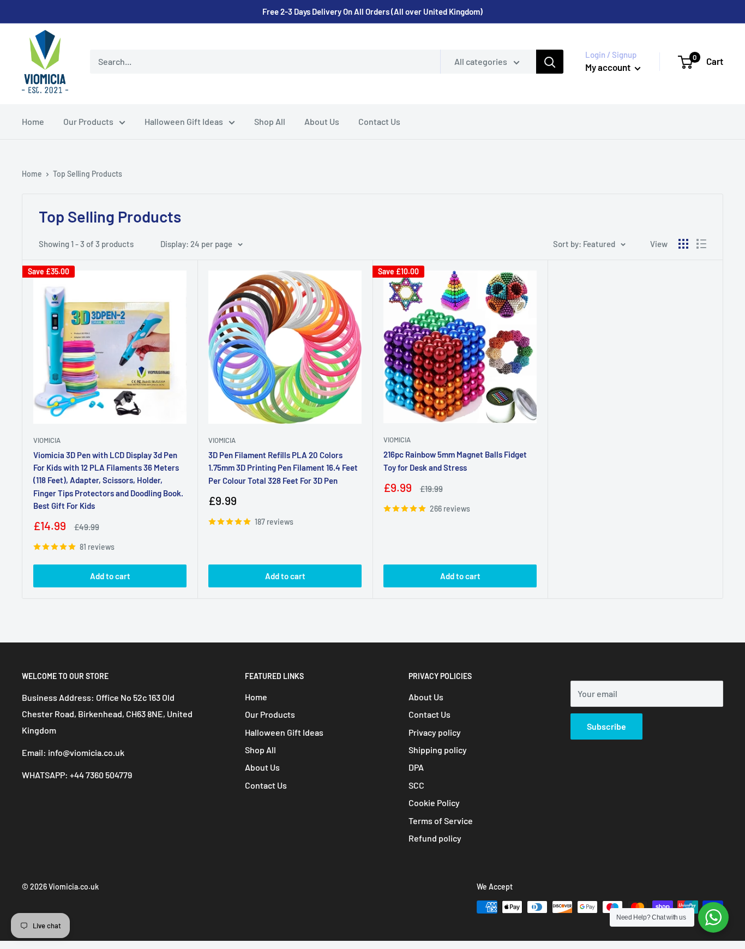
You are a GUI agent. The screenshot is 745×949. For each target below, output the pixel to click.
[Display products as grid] (683, 244)
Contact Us (379, 121)
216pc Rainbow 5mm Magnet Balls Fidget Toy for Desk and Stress (455, 460)
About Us (321, 121)
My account (608, 67)
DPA (416, 767)
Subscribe (606, 726)
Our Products (88, 121)
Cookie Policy (434, 802)
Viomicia (47, 440)
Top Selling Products (87, 173)
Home (33, 121)
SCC (416, 785)
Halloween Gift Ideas (184, 121)
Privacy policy (434, 732)
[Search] (549, 62)
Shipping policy (437, 749)
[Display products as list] (701, 244)
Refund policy (434, 838)
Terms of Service (440, 820)
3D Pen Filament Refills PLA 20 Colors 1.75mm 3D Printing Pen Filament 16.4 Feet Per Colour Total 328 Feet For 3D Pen (283, 467)
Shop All (269, 121)
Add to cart (110, 576)
